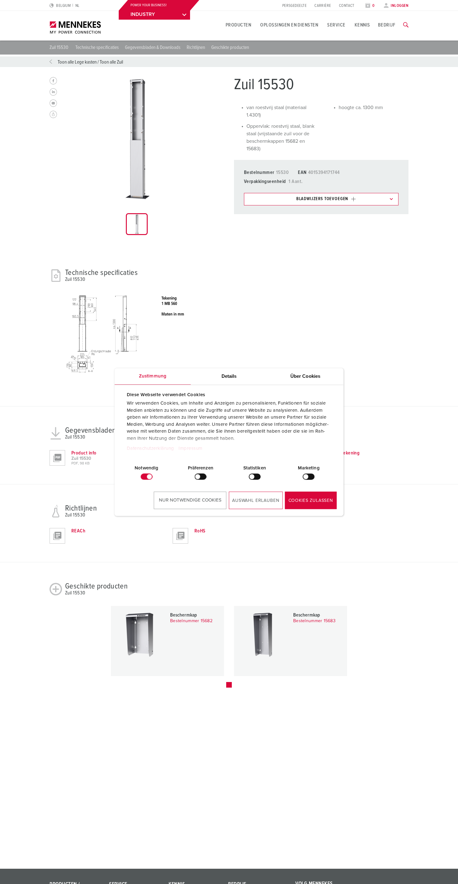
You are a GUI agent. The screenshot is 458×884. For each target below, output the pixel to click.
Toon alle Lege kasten (77, 62)
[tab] (137, 224)
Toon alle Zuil (111, 62)
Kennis (362, 24)
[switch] (201, 476)
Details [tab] (229, 376)
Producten (238, 24)
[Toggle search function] (405, 24)
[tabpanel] (137, 139)
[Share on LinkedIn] (53, 92)
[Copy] (53, 114)
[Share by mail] (53, 103)
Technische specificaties (97, 47)
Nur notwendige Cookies (190, 500)
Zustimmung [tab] (152, 376)
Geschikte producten (230, 47)
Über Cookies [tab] (305, 376)
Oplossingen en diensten (289, 24)
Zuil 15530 (59, 47)
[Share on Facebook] (53, 80)
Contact (347, 6)
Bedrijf (386, 24)
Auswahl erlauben (255, 500)
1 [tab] (229, 685)
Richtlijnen (196, 47)
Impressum (191, 448)
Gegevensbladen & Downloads (152, 47)
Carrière (322, 6)
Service (336, 24)
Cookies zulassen (311, 500)
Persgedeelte (294, 6)
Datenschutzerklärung (150, 448)
